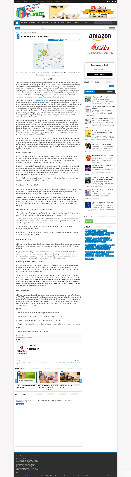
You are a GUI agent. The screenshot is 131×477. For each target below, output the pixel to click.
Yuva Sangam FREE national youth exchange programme (70, 386)
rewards (104, 254)
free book (87, 237)
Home (17, 22)
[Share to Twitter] (20, 382)
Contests (32, 23)
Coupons (53, 23)
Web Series (108, 256)
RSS (112, 1)
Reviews (97, 254)
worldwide (88, 258)
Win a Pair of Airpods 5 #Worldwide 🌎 (23, 386)
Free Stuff (24, 23)
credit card (88, 235)
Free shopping (89, 244)
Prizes (99, 251)
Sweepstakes (88, 256)
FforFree (24, 336)
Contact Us (18, 1)
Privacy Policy (49, 1)
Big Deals (22, 337)
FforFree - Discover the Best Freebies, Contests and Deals (30, 476)
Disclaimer (57, 1)
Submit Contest (40, 1)
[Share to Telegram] (22, 382)
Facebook (105, 1)
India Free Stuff (97, 249)
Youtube (115, 1)
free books (95, 237)
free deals (87, 240)
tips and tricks (98, 256)
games (97, 247)
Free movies (88, 242)
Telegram (35, 349)
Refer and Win (78, 23)
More (85, 23)
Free (27, 337)
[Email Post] (17, 341)
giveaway (104, 247)
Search (114, 22)
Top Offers (61, 23)
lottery (86, 251)
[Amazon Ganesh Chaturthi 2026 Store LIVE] (48, 377)
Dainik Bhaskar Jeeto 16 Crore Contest (102, 155)
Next (16, 381)
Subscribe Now (99, 74)
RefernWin (88, 254)
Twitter (107, 1)
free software (100, 244)
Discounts (45, 23)
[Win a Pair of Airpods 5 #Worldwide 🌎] (27, 377)
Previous (80, 381)
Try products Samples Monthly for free (102, 96)
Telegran (110, 1)
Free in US (97, 240)
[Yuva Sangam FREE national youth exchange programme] (70, 377)
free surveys (88, 247)
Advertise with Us (67, 1)
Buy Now (89, 221)
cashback (97, 233)
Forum (32, 1)
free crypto (104, 237)
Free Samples (99, 242)
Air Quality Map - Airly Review (35, 36)
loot (107, 249)
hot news (87, 249)
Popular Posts (89, 91)
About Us (26, 1)
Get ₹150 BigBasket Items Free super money (36, 28)
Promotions (109, 251)
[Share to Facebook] (18, 382)
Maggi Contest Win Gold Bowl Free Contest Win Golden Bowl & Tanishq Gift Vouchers (102, 132)
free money (106, 240)
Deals (38, 23)
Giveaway (69, 23)
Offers (30, 337)
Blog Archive (110, 91)
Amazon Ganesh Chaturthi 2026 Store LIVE (47, 386)
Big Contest (100, 230)
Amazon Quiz (88, 230)
